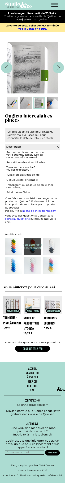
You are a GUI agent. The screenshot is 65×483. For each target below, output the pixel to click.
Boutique (32, 386)
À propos (32, 377)
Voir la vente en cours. (32, 28)
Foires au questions (17, 218)
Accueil (32, 368)
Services (32, 381)
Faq (32, 390)
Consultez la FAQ (32, 349)
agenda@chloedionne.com (39, 210)
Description (13, 146)
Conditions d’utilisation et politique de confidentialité (32, 475)
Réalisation (32, 373)
